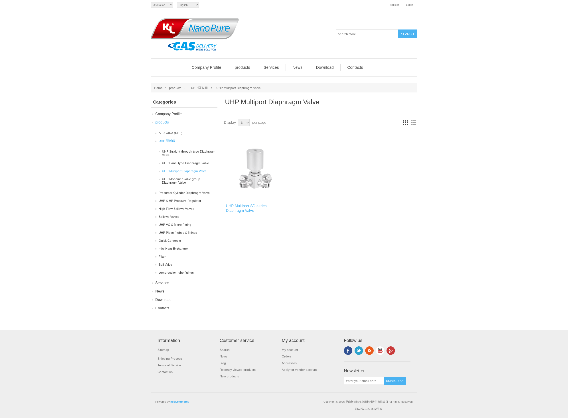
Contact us (165, 372)
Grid (405, 122)
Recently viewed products (238, 369)
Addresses (289, 363)
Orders (287, 356)
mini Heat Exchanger (173, 248)
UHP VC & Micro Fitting (175, 224)
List (413, 122)
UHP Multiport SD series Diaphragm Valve (246, 208)
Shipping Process (170, 358)
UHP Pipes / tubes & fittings (178, 232)
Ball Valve (165, 264)
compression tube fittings (176, 272)
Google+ (391, 350)
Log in (410, 4)
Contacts (355, 67)
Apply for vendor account (299, 369)
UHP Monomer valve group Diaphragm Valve (181, 180)
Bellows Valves (169, 216)
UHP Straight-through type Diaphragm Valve (188, 153)
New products (229, 376)
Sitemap (163, 349)
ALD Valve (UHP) (171, 133)
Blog (223, 363)
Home (158, 88)
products (242, 67)
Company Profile (206, 67)
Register (394, 4)
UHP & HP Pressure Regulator (180, 200)
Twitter (359, 350)
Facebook (348, 350)
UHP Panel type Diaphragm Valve (185, 163)
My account (290, 349)
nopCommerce (179, 401)
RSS (369, 350)
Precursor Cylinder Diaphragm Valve (184, 192)
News (297, 67)
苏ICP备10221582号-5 (368, 408)
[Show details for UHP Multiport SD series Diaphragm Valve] (255, 168)
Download (325, 67)
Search (225, 349)
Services (271, 67)
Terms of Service (169, 365)
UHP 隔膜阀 (167, 141)
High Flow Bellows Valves (176, 208)
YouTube (380, 350)
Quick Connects (170, 240)
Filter (162, 256)
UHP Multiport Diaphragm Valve (184, 171)
